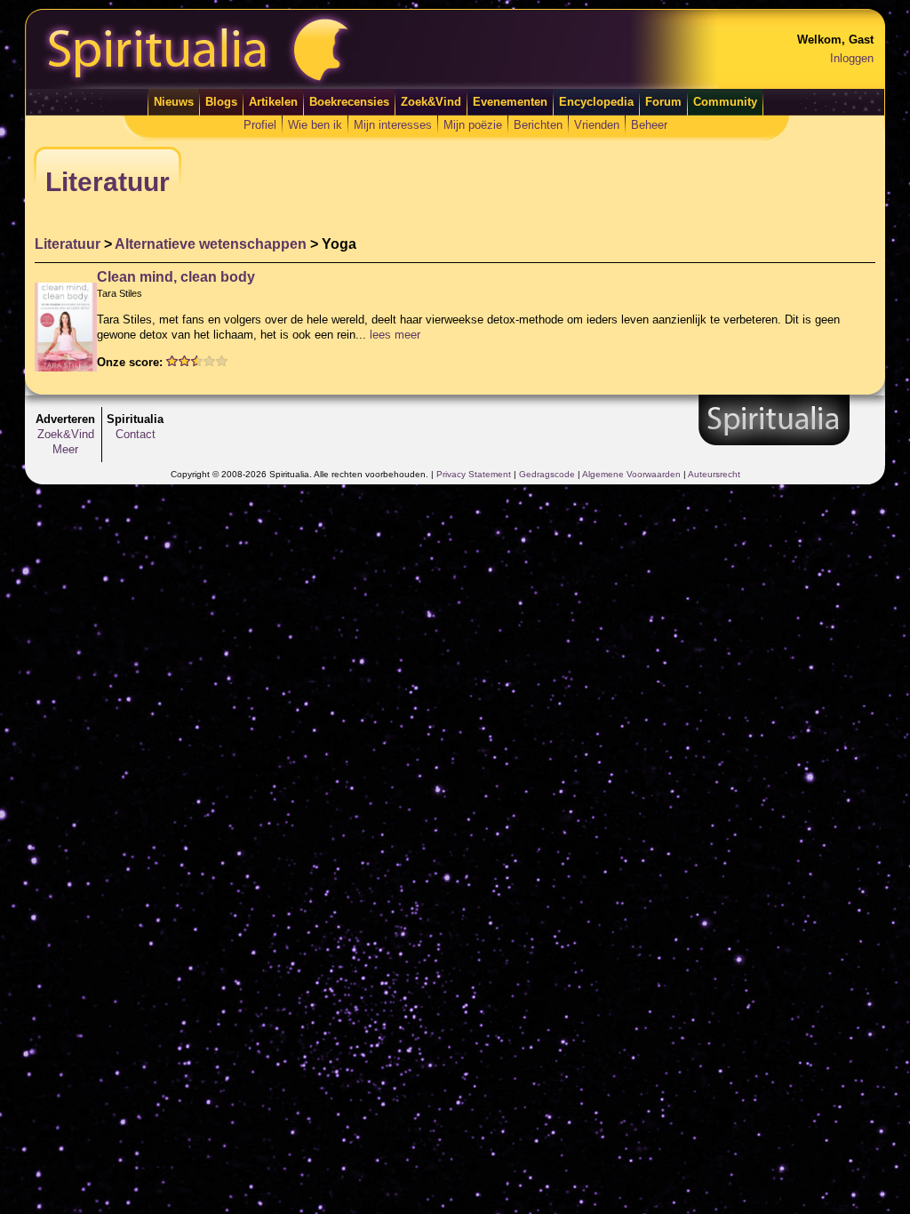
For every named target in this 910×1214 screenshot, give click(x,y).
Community (725, 101)
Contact (136, 434)
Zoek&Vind (431, 101)
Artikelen (273, 101)
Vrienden (596, 125)
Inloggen (852, 58)
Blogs (221, 101)
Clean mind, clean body (176, 276)
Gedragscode (547, 474)
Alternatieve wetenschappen (211, 244)
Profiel (259, 125)
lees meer (395, 334)
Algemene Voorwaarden (631, 474)
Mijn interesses (393, 125)
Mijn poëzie (472, 125)
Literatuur (67, 244)
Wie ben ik (315, 125)
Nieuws (174, 101)
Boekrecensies (349, 101)
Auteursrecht (714, 474)
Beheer (649, 125)
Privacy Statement (473, 474)
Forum (663, 101)
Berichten (538, 125)
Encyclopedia (596, 101)
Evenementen (510, 101)
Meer (65, 449)
